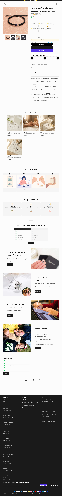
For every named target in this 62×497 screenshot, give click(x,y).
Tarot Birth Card (6, 468)
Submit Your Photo (10, 315)
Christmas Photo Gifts (7, 445)
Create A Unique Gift (37, 291)
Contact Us (5, 412)
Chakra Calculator (6, 475)
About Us (5, 401)
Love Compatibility (6, 461)
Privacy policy (23, 493)
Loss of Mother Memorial (8, 435)
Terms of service (28, 493)
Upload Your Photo (10, 264)
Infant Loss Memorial (7, 440)
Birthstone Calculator (7, 452)
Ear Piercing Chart (6, 449)
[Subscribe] (20, 485)
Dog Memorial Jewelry (7, 436)
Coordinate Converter (7, 466)
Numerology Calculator (7, 463)
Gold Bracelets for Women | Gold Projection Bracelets (48, 406)
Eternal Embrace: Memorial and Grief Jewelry (49, 412)
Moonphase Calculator (7, 479)
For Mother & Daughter (46, 418)
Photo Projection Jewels (46, 399)
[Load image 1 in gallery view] (7, 37)
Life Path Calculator (7, 456)
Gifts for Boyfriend (7, 429)
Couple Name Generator (7, 477)
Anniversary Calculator (7, 465)
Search (4, 399)
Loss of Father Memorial (8, 433)
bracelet (48, 93)
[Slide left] (4, 38)
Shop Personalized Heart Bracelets (49, 414)
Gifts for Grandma (6, 424)
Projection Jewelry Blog (8, 417)
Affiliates (5, 413)
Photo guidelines (50, 42)
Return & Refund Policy (7, 410)
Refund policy (18, 493)
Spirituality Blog (6, 419)
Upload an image (42, 42)
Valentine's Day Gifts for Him (8, 422)
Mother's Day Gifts (6, 442)
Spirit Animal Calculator (8, 470)
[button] (55, 4)
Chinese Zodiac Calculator (8, 459)
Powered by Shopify (12, 493)
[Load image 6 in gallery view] (18, 37)
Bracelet (44, 98)
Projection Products (7, 415)
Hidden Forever (7, 493)
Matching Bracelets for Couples (48, 401)
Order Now (31, 242)
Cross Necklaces (45, 403)
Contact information (40, 493)
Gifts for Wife (6, 426)
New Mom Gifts (6, 431)
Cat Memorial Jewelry (7, 438)
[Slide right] (27, 38)
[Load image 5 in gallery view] (13, 37)
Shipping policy (34, 493)
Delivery (4, 403)
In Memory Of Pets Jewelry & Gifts (48, 409)
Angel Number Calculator (8, 454)
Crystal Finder (6, 472)
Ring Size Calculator (7, 447)
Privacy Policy (6, 408)
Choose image (42, 44)
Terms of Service (6, 406)
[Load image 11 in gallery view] (23, 37)
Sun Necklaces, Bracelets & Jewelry (49, 421)
